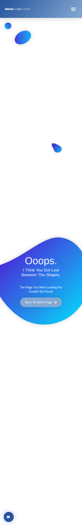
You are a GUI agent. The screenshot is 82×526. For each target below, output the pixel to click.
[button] (73, 9)
